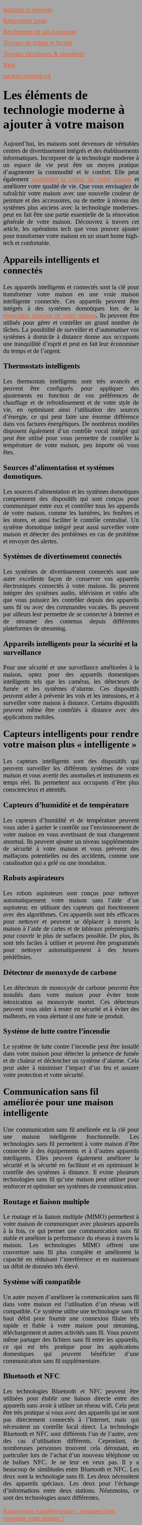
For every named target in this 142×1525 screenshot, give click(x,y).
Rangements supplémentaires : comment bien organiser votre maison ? (59, 1514)
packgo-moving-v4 (26, 76)
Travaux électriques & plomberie (43, 53)
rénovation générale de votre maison (49, 315)
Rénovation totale (25, 20)
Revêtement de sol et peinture (40, 31)
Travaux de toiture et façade (37, 42)
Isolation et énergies (27, 9)
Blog (9, 64)
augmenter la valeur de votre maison (81, 179)
